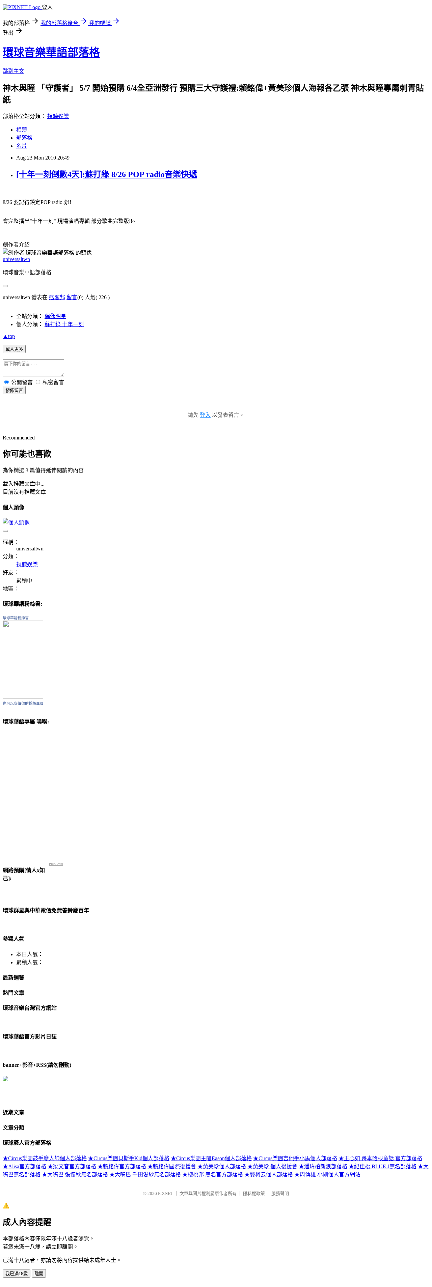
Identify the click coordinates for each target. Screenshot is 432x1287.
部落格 (24, 138)
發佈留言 (14, 390)
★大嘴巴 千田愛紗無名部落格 (145, 1174)
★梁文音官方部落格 (72, 1166)
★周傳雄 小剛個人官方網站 (327, 1174)
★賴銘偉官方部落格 (122, 1166)
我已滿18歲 (16, 1273)
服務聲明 (280, 1193)
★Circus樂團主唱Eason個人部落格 (211, 1158)
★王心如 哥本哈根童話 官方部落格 (380, 1158)
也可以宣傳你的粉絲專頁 (23, 704)
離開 (38, 1273)
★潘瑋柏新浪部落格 (323, 1166)
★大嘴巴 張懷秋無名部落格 (75, 1174)
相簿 (21, 130)
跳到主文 (13, 71)
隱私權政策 (254, 1193)
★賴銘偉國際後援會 (171, 1166)
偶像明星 (55, 316)
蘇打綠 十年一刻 (64, 324)
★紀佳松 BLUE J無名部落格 (382, 1166)
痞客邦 (57, 297)
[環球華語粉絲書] (23, 697)
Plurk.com (56, 864)
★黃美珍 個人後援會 (272, 1166)
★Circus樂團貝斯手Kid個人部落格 (128, 1158)
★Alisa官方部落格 (24, 1166)
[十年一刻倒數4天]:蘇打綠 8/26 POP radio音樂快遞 (106, 174)
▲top (9, 336)
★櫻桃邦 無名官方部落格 (212, 1174)
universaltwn (16, 259)
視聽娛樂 (58, 116)
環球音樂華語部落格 (51, 52)
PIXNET (165, 1193)
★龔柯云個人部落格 (268, 1174)
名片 (21, 146)
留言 (71, 297)
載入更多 (14, 349)
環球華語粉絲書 (16, 618)
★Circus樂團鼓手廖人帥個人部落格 (45, 1158)
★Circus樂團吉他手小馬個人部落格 (295, 1158)
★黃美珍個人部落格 (221, 1166)
